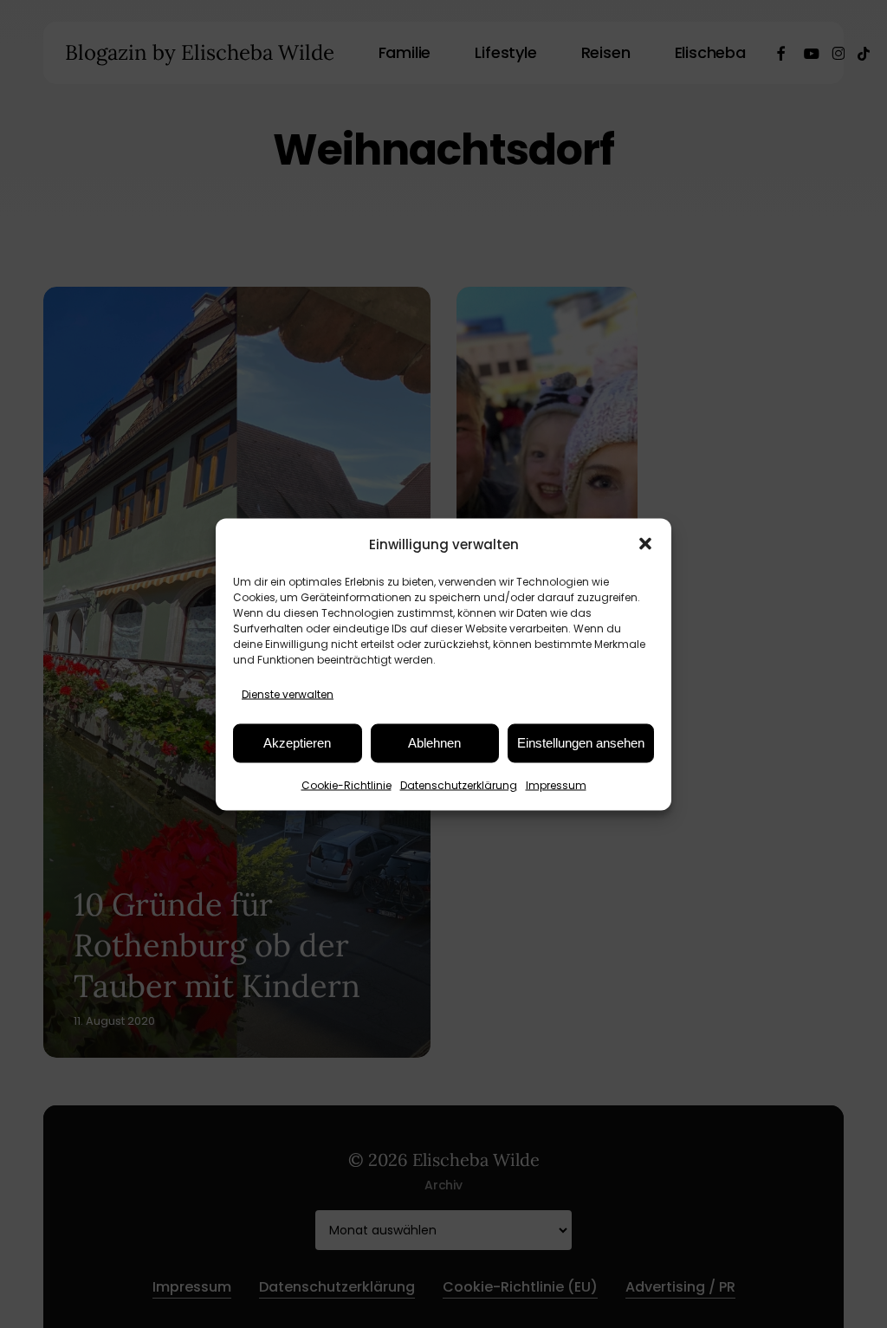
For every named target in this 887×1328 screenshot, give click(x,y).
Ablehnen (434, 742)
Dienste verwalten (287, 693)
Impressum (556, 784)
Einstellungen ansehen (580, 742)
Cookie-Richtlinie (346, 784)
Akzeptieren (297, 742)
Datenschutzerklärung (458, 784)
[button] (645, 544)
